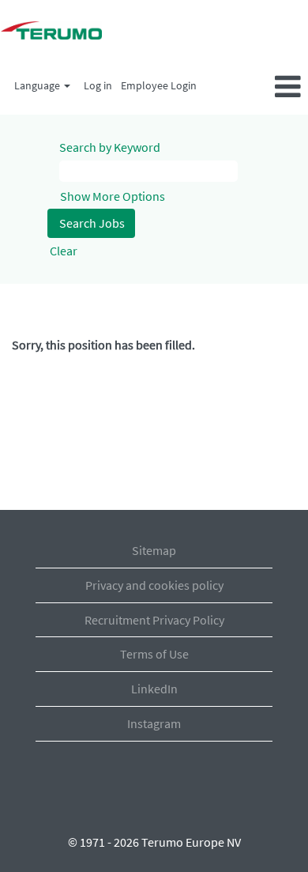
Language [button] (38, 85)
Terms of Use (154, 654)
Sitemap (154, 550)
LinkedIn (154, 688)
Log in (98, 85)
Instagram (154, 723)
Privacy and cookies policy (154, 585)
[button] (256, 88)
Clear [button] (63, 251)
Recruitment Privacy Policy (154, 620)
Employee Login (159, 85)
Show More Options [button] (112, 196)
